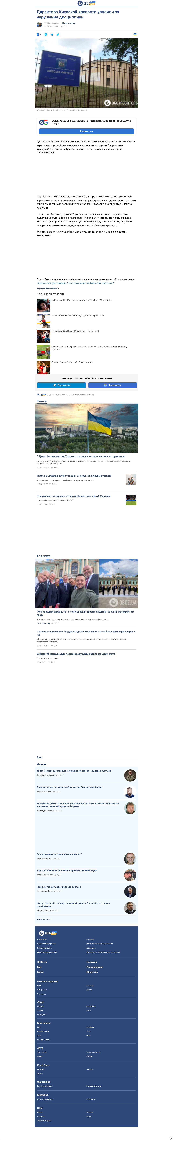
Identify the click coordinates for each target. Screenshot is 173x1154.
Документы (91, 948)
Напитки (89, 1069)
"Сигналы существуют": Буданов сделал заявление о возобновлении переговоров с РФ (86, 633)
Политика (91, 962)
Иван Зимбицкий (44, 858)
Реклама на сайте (44, 948)
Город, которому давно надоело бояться (59, 887)
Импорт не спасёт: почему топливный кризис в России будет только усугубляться (73, 904)
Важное (42, 401)
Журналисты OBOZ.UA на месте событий (103, 952)
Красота (40, 1116)
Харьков (90, 986)
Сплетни (89, 1112)
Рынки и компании (44, 1086)
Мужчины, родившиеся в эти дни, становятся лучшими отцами (74, 475)
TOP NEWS (43, 556)
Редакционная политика (47, 289)
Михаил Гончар (44, 910)
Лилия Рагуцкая (52, 23)
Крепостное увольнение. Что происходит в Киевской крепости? (75, 283)
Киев (39, 986)
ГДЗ (39, 1027)
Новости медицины (45, 1099)
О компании (42, 939)
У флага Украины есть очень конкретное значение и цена (67, 870)
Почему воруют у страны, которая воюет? (59, 854)
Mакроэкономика (93, 1086)
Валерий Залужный (45, 775)
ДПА (88, 1031)
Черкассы (41, 994)
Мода (88, 1116)
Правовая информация (46, 944)
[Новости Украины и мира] (41, 396)
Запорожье (42, 990)
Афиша (40, 1112)
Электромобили (93, 1052)
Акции (39, 1056)
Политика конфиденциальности (99, 944)
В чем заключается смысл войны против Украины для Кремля (69, 787)
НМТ (88, 1036)
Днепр (89, 990)
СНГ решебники (43, 1040)
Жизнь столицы (68, 23)
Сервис (89, 1056)
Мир (39, 967)
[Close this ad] (171, 1138)
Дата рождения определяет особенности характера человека (65, 480)
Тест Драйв (42, 1052)
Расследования (94, 967)
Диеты (40, 1074)
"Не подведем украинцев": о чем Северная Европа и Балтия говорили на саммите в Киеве (85, 613)
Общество (92, 972)
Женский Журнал (44, 1121)
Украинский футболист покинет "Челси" (55, 500)
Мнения (41, 764)
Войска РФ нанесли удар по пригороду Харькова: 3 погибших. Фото (76, 653)
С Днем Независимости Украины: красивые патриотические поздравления (81, 456)
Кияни (51, 395)
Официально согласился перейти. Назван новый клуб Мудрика (74, 496)
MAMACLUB (91, 1099)
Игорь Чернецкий (45, 875)
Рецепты (40, 1069)
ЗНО (39, 1036)
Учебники (90, 1027)
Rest (39, 757)
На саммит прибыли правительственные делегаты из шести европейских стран (73, 619)
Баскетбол (90, 1006)
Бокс (88, 1011)
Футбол (40, 1006)
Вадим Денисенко (45, 810)
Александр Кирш (44, 891)
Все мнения (43, 919)
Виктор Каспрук (44, 791)
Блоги (40, 972)
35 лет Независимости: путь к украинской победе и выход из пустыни (74, 771)
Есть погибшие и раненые (48, 658)
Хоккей (40, 1011)
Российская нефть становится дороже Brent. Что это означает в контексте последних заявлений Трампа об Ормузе (78, 805)
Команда (90, 939)
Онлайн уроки (43, 1031)
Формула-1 (41, 1015)
